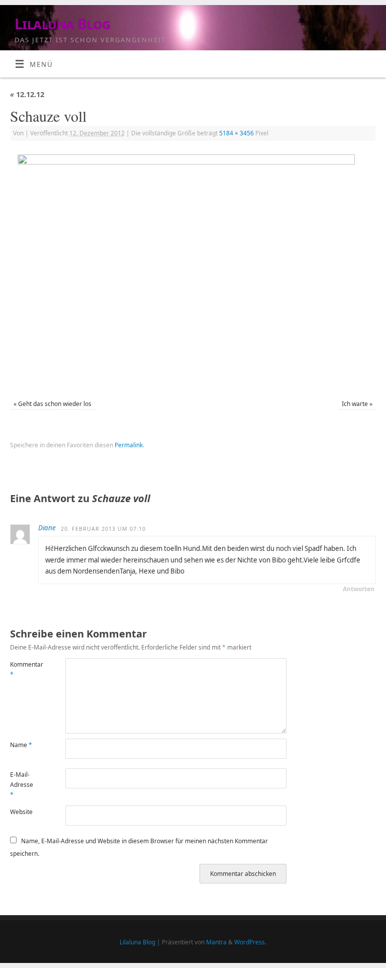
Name (21, 745)
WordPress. (250, 942)
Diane (47, 527)
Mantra (216, 942)
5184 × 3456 (236, 133)
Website (21, 812)
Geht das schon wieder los (54, 403)
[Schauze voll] (193, 271)
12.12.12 (27, 94)
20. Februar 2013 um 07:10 (103, 528)
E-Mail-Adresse (21, 784)
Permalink (129, 445)
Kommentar (24, 669)
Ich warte (355, 403)
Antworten (358, 589)
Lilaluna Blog (63, 24)
